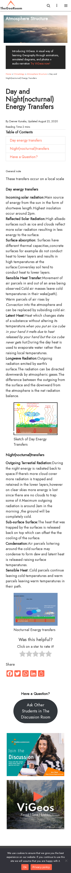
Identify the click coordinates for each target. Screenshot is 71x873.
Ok (25, 867)
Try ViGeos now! (40, 63)
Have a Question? (24, 156)
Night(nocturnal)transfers (29, 148)
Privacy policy (41, 867)
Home (8, 74)
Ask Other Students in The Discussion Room (35, 711)
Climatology (19, 74)
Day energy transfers (26, 140)
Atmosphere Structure (37, 74)
